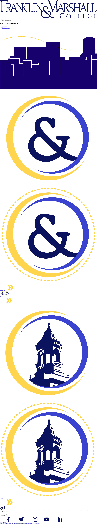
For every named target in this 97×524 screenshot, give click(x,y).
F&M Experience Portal (37, 523)
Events (30, 523)
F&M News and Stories (14, 523)
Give (3, 523)
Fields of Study (33, 523)
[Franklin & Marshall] (48, 18)
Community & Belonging (24, 523)
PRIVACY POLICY (2, 522)
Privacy (28, 523)
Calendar (1, 523)
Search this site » (4, 27)
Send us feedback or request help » (6, 28)
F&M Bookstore (7, 523)
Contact (10, 523)
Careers (4, 523)
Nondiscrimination (19, 523)
